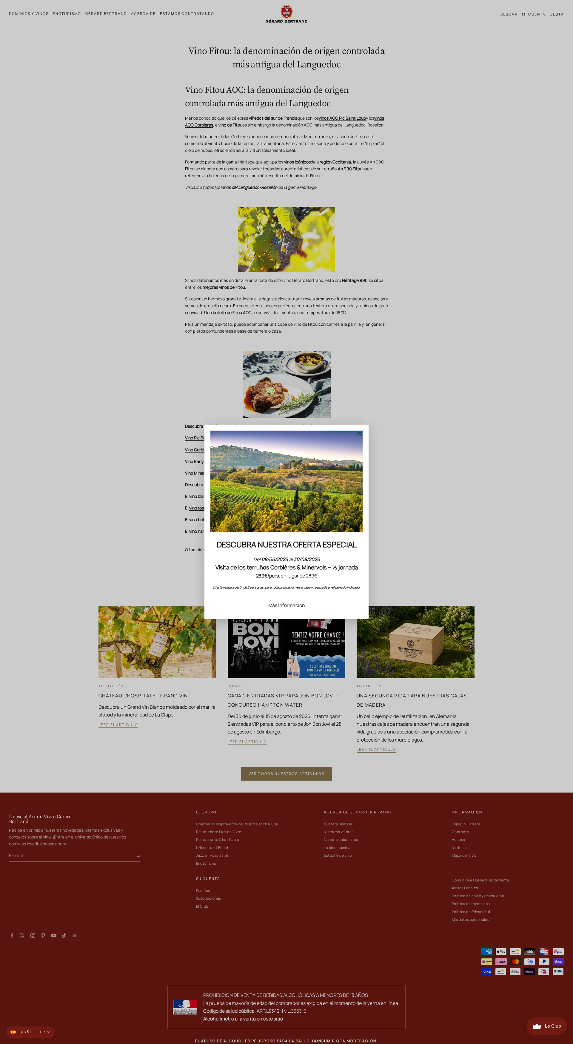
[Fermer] (360, 434)
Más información (286, 605)
